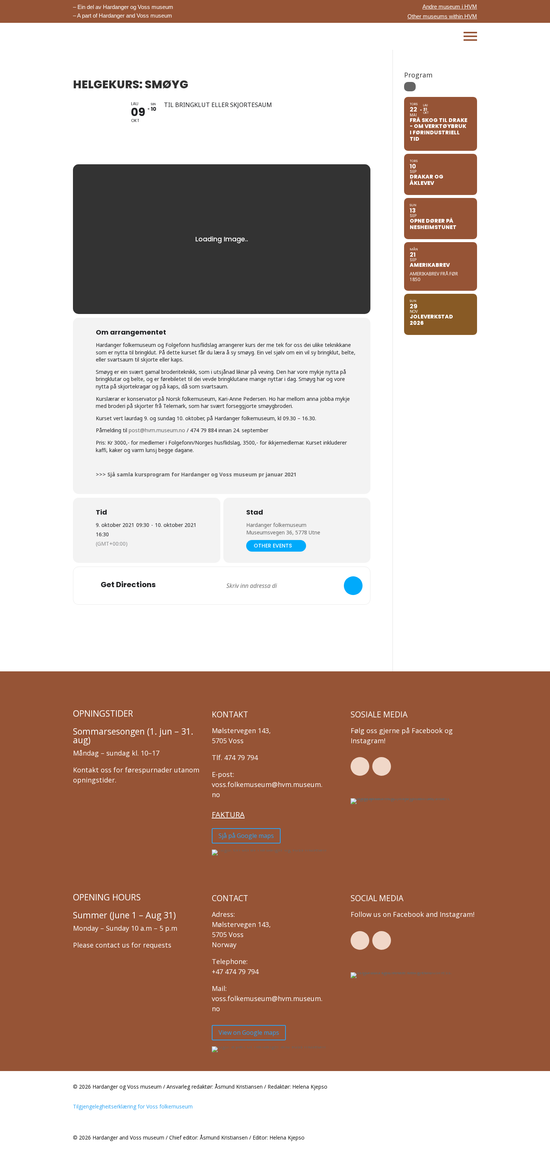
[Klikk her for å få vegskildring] (353, 585)
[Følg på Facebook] (360, 766)
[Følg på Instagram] (381, 766)
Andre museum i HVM (449, 6)
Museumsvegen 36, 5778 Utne (283, 532)
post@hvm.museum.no (157, 430)
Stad (254, 512)
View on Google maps (249, 1032)
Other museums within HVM (442, 16)
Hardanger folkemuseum (276, 524)
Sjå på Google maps (246, 836)
